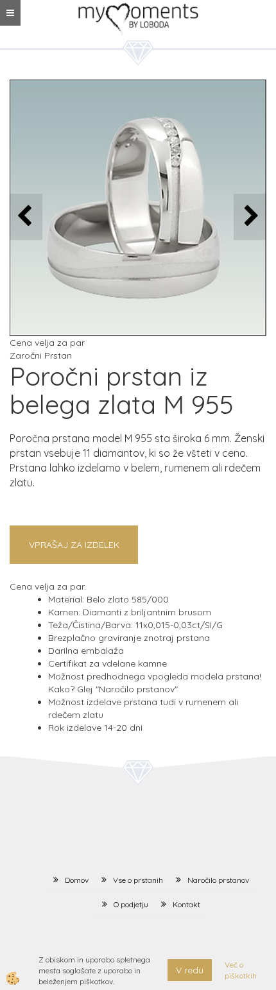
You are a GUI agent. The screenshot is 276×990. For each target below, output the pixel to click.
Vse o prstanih (138, 880)
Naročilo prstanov (218, 880)
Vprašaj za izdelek (74, 544)
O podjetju (131, 904)
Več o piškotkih (241, 970)
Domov (77, 880)
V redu (189, 970)
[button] (250, 216)
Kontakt (186, 904)
